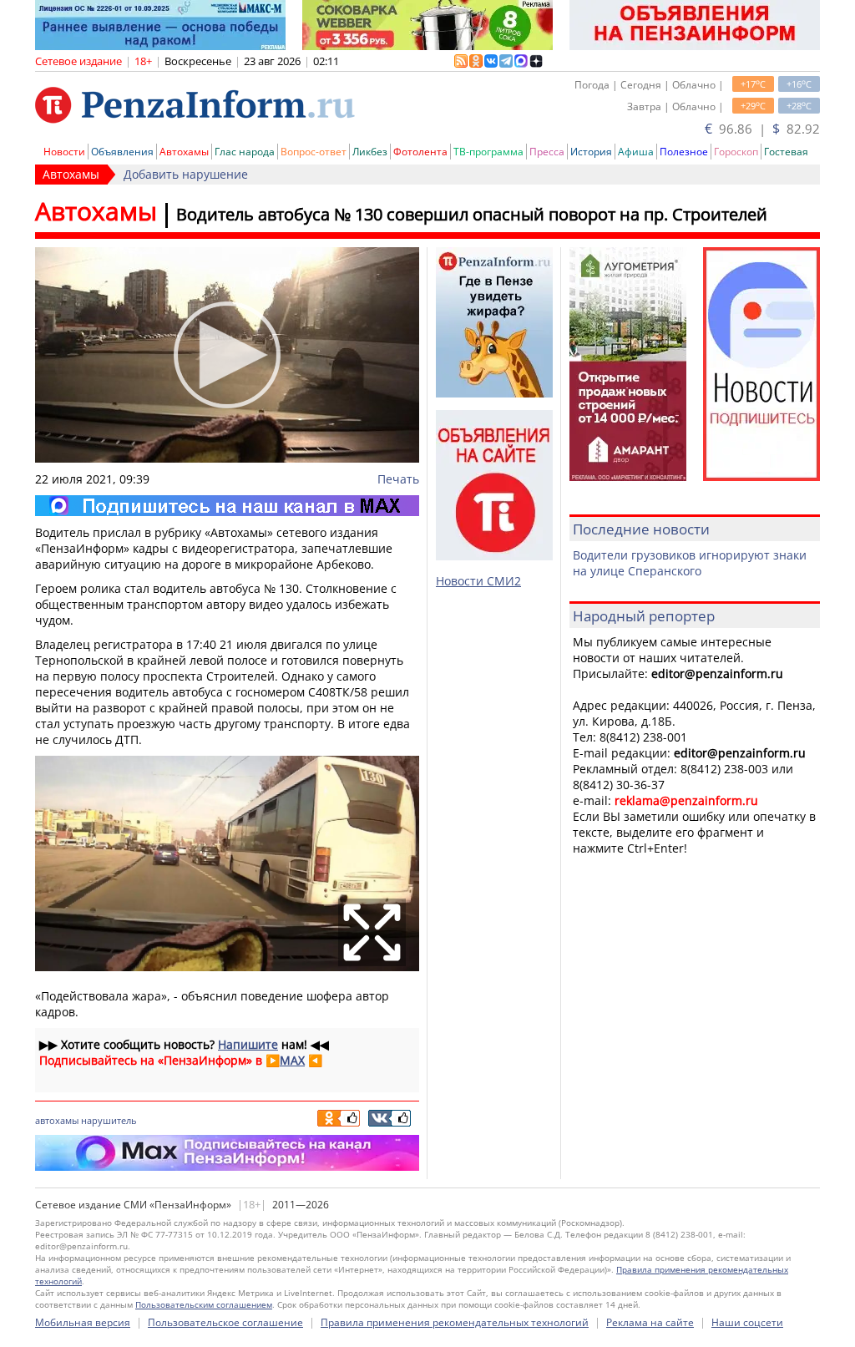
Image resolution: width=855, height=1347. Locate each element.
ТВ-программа (488, 151)
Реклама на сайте (650, 1322)
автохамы (56, 1120)
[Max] (227, 505)
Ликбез (369, 151)
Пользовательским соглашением (203, 1304)
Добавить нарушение (186, 174)
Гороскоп (736, 151)
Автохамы (184, 151)
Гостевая (786, 151)
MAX (292, 1060)
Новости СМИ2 (478, 581)
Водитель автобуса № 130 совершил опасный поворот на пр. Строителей (471, 214)
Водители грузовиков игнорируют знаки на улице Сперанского (690, 563)
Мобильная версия (82, 1322)
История (591, 151)
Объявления (122, 151)
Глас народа (245, 151)
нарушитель (108, 1120)
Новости (64, 151)
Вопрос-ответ (314, 151)
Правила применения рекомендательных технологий (455, 1322)
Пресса (546, 151)
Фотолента (420, 151)
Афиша (636, 151)
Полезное (684, 151)
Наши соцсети (747, 1322)
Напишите (248, 1044)
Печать (398, 479)
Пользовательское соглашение (225, 1322)
